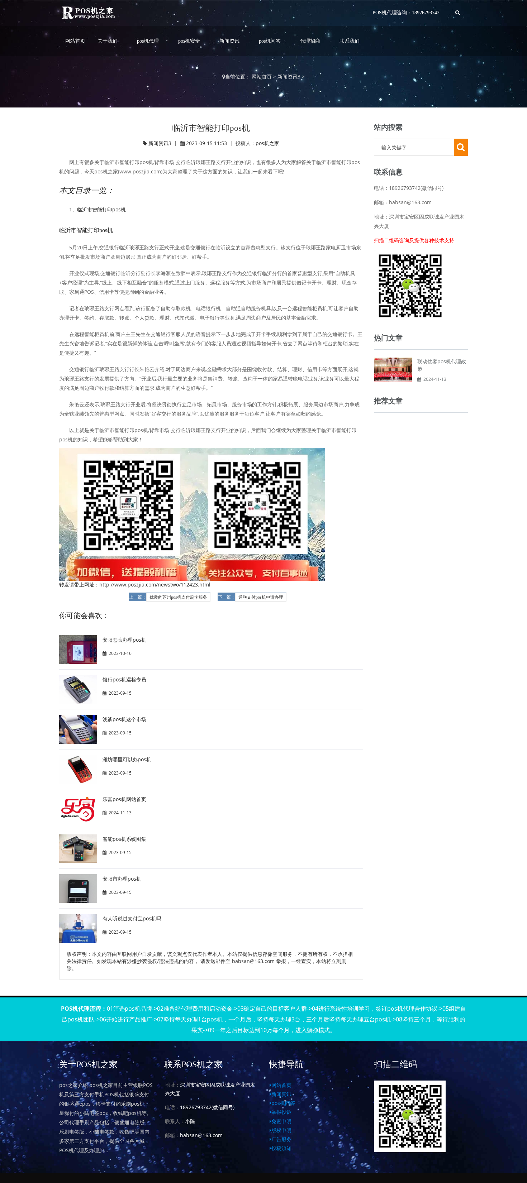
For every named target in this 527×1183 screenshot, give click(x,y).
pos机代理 (148, 41)
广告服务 (281, 1139)
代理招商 (310, 41)
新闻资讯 (229, 41)
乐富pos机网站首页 (124, 799)
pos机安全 (189, 41)
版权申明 (281, 1130)
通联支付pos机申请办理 (260, 597)
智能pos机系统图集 (124, 838)
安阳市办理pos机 (122, 878)
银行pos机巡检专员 (124, 679)
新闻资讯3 (288, 76)
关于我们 (108, 41)
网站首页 (75, 41)
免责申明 (281, 1121)
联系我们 (350, 41)
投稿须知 (281, 1148)
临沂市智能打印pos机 (101, 209)
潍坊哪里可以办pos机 (127, 759)
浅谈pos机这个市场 (124, 719)
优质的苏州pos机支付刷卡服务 (178, 597)
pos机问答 (270, 41)
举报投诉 (281, 1111)
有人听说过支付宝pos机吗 (132, 918)
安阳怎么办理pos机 (124, 639)
